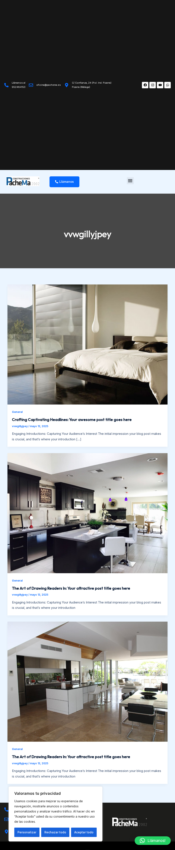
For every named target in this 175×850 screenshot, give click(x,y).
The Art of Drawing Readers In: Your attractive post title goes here (71, 588)
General (17, 411)
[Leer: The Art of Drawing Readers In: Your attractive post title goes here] (87, 513)
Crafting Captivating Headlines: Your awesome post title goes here (72, 419)
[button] (130, 180)
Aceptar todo (83, 832)
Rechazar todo (55, 832)
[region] (55, 813)
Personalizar (27, 832)
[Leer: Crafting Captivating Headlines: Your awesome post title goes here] (87, 344)
